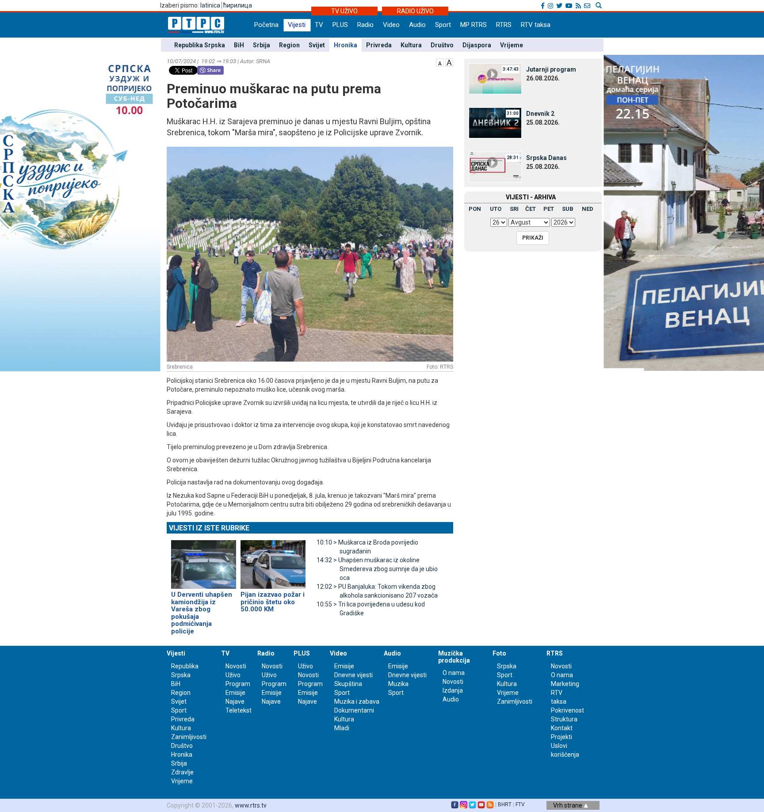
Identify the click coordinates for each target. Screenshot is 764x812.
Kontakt (562, 728)
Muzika (398, 683)
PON (475, 209)
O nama (454, 672)
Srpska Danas (546, 157)
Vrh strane (568, 805)
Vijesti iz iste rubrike (209, 528)
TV (319, 25)
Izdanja (453, 690)
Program (237, 683)
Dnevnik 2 (540, 113)
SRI (514, 209)
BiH (239, 45)
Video (391, 25)
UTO (495, 209)
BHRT (505, 804)
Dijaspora (476, 45)
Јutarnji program (551, 69)
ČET (530, 209)
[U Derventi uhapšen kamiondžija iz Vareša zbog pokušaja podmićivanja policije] (203, 560)
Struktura (564, 719)
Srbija (261, 45)
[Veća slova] (449, 61)
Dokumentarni (354, 710)
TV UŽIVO (344, 11)
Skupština (348, 683)
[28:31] (495, 166)
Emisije (235, 692)
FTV (520, 804)
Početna (266, 25)
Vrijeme (511, 45)
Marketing (565, 683)
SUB (567, 209)
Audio (417, 25)
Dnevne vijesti (353, 675)
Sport (443, 25)
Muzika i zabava (356, 701)
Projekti (561, 736)
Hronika (345, 45)
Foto (499, 653)
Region (289, 45)
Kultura (411, 45)
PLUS (340, 25)
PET (548, 209)
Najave (234, 701)
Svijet (317, 45)
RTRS (504, 25)
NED (587, 209)
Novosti (235, 666)
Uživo (233, 675)
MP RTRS (473, 25)
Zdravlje (182, 772)
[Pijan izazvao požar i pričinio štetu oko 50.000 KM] (273, 560)
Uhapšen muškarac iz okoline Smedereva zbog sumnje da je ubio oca (377, 569)
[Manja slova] (440, 61)
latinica (210, 5)
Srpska (506, 666)
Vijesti (297, 25)
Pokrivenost (567, 710)
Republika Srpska (199, 45)
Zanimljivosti (188, 736)
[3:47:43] (495, 78)
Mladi (341, 728)
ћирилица (237, 5)
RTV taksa (535, 25)
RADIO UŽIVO (415, 11)
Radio (365, 25)
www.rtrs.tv (251, 805)
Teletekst (238, 710)
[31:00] (495, 122)
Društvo (442, 45)
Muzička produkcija (454, 656)
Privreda (379, 45)
